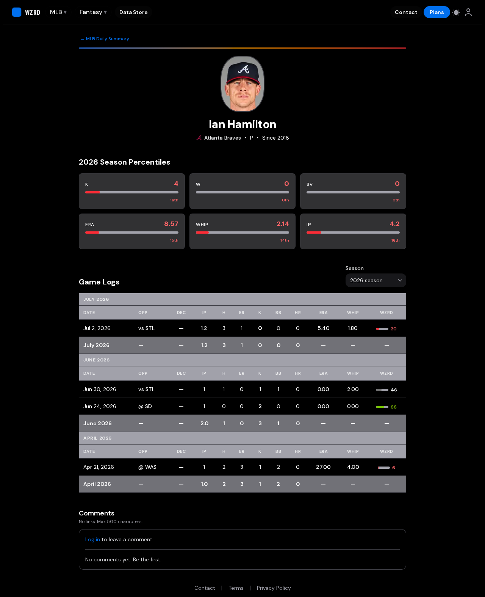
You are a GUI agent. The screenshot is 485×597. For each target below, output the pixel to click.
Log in (92, 539)
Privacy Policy (274, 587)
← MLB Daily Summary (104, 39)
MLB (58, 12)
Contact (406, 12)
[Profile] (468, 12)
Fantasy (93, 12)
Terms (236, 587)
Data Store (133, 12)
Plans (437, 12)
